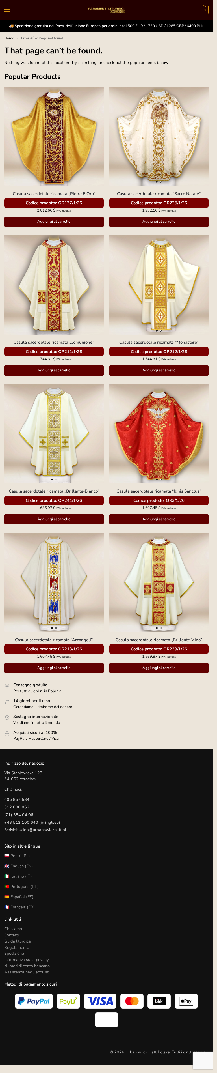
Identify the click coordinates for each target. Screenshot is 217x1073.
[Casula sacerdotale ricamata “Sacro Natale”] (159, 136)
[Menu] (12, 10)
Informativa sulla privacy (26, 959)
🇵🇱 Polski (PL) (17, 856)
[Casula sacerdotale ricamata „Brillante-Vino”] (159, 582)
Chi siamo (13, 929)
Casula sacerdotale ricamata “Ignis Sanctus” (158, 491)
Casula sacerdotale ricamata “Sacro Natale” (159, 194)
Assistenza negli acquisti (26, 972)
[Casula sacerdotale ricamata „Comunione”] (54, 285)
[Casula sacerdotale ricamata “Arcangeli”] (54, 582)
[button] (204, 10)
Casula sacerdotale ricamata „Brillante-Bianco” (54, 491)
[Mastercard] (132, 1001)
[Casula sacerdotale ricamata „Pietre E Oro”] (54, 136)
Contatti (11, 935)
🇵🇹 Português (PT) (21, 886)
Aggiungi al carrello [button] (53, 221)
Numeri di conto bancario (27, 966)
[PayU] (68, 1001)
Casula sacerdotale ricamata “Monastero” (158, 342)
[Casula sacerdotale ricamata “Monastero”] (159, 285)
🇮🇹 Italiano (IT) (18, 876)
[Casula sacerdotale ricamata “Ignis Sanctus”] (159, 434)
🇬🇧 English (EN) (18, 866)
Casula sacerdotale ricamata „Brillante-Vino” (159, 640)
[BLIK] (159, 1001)
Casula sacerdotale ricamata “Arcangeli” (54, 640)
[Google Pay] (106, 1019)
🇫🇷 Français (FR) (19, 907)
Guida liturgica (17, 941)
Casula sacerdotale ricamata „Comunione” (54, 342)
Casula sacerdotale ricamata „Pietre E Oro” (54, 194)
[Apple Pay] (186, 1001)
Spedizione (14, 953)
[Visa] (100, 1001)
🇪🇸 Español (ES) (19, 897)
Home (9, 38)
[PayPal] (34, 1001)
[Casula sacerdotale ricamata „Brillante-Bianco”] (54, 434)
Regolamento (16, 947)
